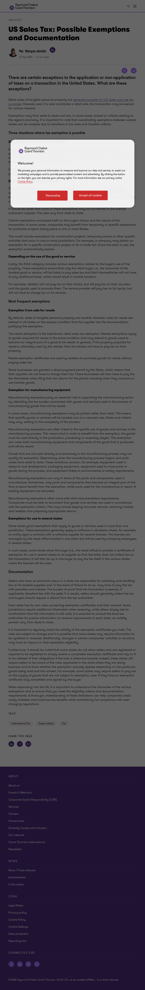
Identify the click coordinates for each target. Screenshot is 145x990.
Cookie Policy (25, 181)
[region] (72, 174)
